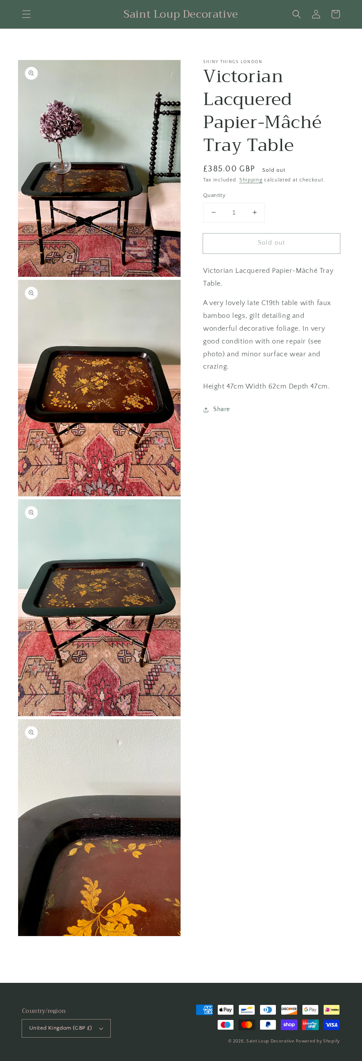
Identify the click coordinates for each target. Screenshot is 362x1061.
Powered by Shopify (318, 1041)
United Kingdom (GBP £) (60, 1028)
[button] (26, 14)
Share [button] (221, 409)
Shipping (251, 180)
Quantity (214, 195)
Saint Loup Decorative (270, 1041)
